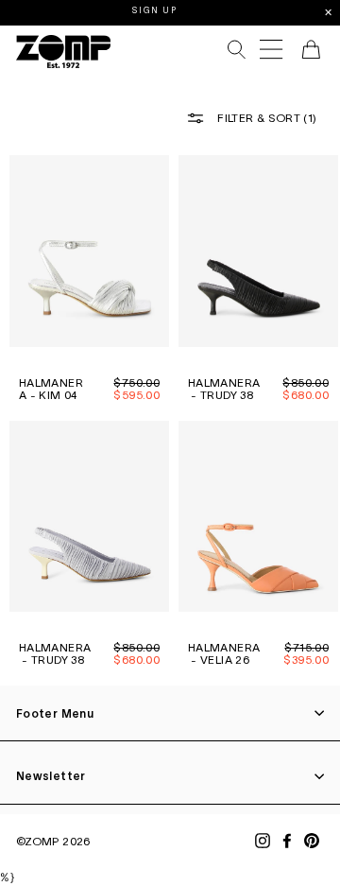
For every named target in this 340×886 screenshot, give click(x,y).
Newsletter (51, 776)
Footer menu (55, 713)
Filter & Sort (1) (265, 118)
